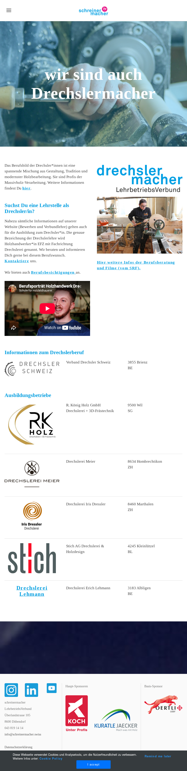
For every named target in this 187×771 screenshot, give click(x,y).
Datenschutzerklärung (18, 747)
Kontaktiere (17, 261)
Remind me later (158, 756)
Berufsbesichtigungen (53, 272)
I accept (93, 764)
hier (26, 188)
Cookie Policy (51, 758)
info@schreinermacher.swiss (23, 734)
